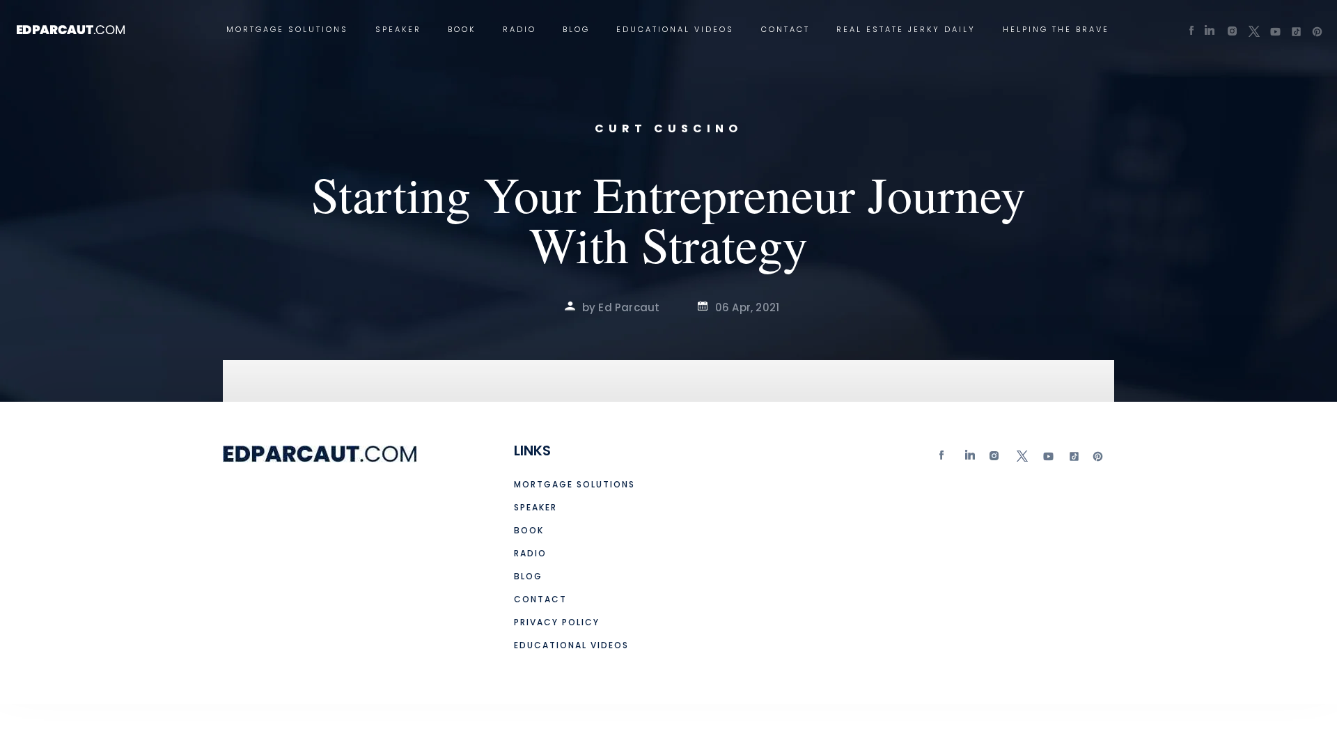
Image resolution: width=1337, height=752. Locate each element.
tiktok (1072, 459)
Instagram (996, 459)
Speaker (398, 29)
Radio (519, 29)
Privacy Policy (557, 622)
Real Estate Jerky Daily (906, 29)
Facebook (945, 459)
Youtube (1047, 459)
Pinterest (1098, 459)
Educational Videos (675, 29)
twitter (1021, 459)
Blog (576, 29)
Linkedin (970, 459)
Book (462, 29)
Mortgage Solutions (287, 29)
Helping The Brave (1056, 29)
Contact (785, 29)
